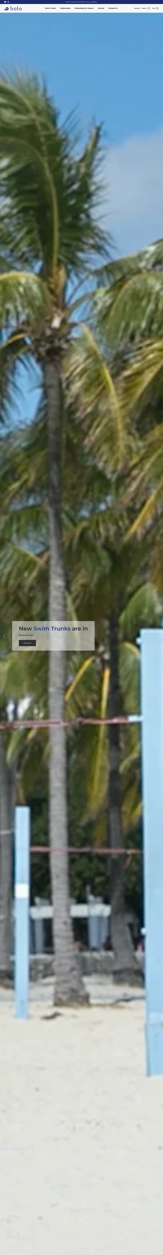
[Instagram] (8, 2)
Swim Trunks (50, 8)
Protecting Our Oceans (84, 8)
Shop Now (27, 643)
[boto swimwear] (13, 8)
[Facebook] (5, 2)
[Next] (158, 635)
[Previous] (4, 635)
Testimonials (65, 8)
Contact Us (113, 8)
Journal (101, 8)
